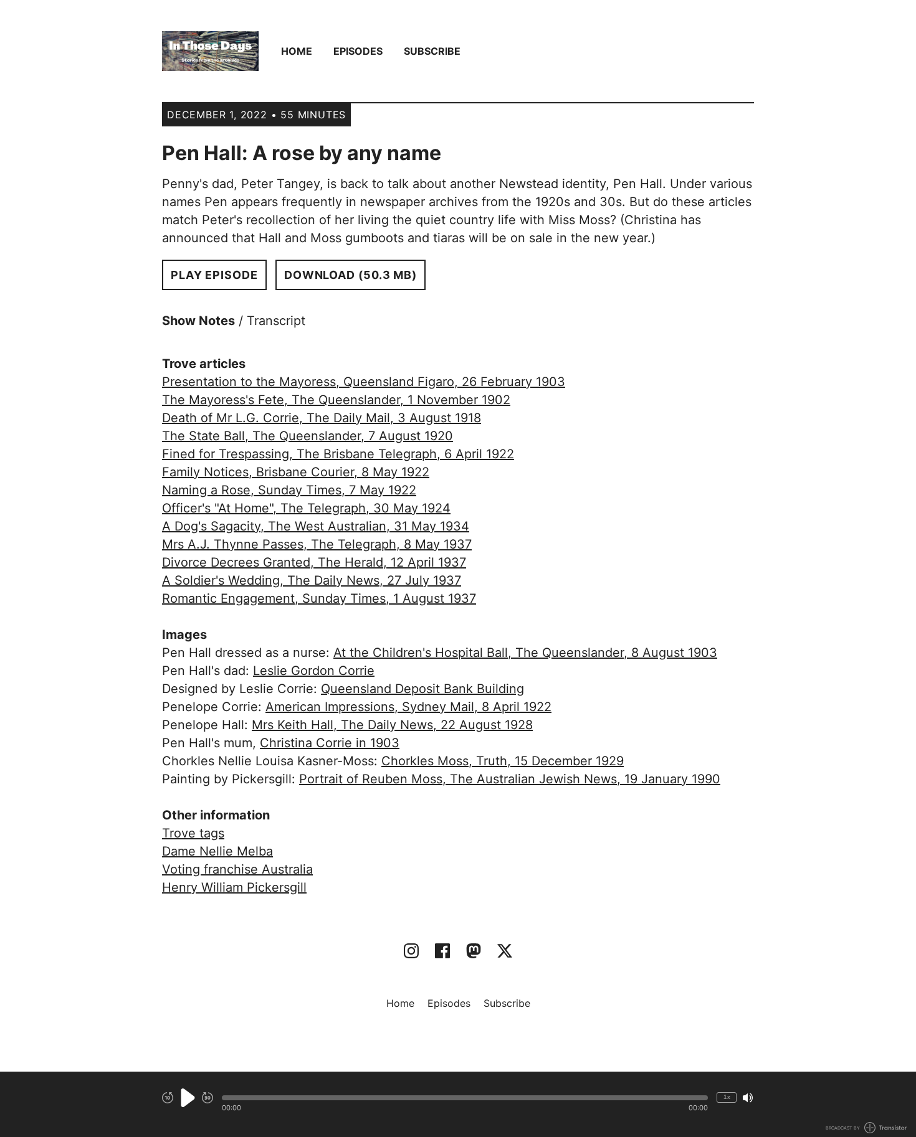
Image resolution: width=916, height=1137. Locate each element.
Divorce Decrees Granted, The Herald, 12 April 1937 (314, 562)
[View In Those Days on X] (504, 950)
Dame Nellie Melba (217, 851)
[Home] (210, 51)
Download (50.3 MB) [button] (350, 274)
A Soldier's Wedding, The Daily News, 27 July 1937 (311, 580)
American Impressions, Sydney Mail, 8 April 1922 (408, 706)
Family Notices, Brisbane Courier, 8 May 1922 (295, 472)
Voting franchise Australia (237, 869)
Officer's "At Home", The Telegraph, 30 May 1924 (306, 508)
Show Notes (198, 320)
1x (726, 1096)
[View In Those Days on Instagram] (411, 950)
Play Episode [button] (214, 274)
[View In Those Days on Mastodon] (473, 950)
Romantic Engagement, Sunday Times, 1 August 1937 (319, 598)
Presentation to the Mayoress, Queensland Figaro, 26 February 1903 (363, 381)
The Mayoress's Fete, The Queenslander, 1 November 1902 (336, 399)
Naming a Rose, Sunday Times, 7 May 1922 (289, 490)
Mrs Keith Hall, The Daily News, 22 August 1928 (392, 724)
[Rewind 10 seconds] (167, 1097)
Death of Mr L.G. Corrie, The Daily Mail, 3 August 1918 (321, 417)
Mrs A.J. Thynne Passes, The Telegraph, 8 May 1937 (317, 544)
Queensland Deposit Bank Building (422, 688)
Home (296, 51)
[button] (465, 1097)
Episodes (358, 51)
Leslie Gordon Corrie (314, 670)
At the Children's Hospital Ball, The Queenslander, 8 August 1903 (525, 652)
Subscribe (432, 51)
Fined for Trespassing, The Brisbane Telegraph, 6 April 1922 (338, 453)
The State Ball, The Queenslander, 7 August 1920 (307, 435)
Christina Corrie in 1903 (329, 742)
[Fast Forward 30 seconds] (207, 1097)
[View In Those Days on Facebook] (442, 950)
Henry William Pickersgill (234, 887)
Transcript (276, 320)
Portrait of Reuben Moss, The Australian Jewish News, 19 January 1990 (509, 778)
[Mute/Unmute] (748, 1098)
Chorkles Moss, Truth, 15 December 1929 (502, 760)
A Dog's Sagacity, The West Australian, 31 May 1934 (315, 526)
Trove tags (193, 833)
